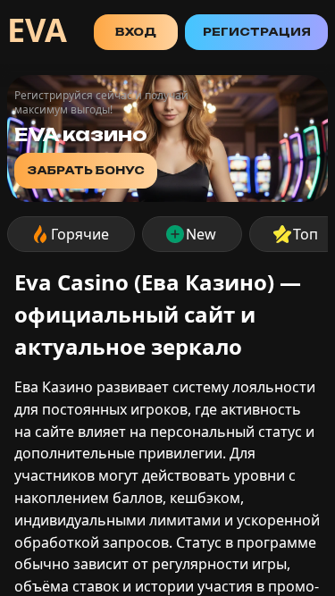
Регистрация (257, 31)
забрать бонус (86, 170)
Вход (135, 31)
